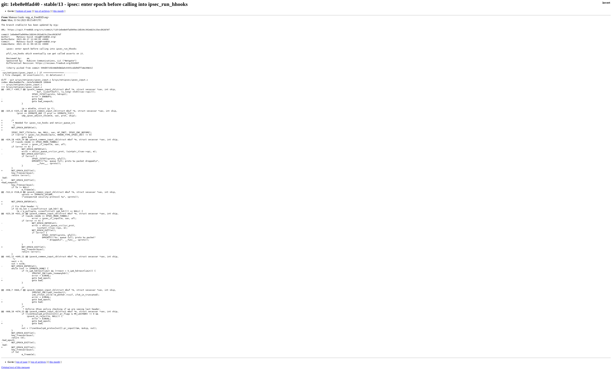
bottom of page (23, 11)
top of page (22, 362)
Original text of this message (15, 367)
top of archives (42, 11)
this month (58, 11)
